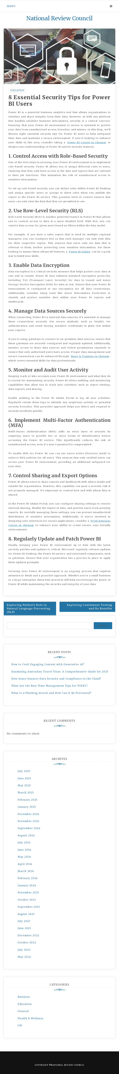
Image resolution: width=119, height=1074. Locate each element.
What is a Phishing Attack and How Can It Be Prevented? (51, 693)
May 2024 (24, 856)
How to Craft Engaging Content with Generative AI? (47, 664)
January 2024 (27, 885)
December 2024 (28, 814)
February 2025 (28, 799)
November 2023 (28, 892)
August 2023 (26, 914)
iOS (20, 1025)
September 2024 (29, 828)
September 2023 (29, 906)
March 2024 (26, 871)
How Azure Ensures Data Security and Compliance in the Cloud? (56, 678)
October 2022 (27, 942)
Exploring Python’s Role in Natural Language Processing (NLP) (28, 608)
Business (24, 996)
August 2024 (26, 835)
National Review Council (59, 18)
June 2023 (24, 928)
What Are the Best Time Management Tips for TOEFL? (49, 685)
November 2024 (28, 821)
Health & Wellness (30, 1018)
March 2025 (26, 792)
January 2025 (27, 806)
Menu (11, 6)
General (23, 1011)
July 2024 (24, 842)
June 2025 (24, 778)
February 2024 (28, 878)
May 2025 (24, 785)
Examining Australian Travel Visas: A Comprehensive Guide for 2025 (59, 671)
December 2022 (28, 935)
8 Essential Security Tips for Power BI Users (59, 100)
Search (103, 625)
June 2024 (24, 849)
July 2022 (24, 949)
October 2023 (27, 899)
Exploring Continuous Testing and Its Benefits (89, 606)
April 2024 (25, 864)
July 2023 (24, 921)
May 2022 (24, 956)
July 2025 (24, 771)
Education (17, 90)
